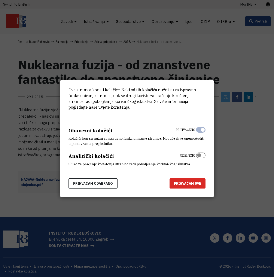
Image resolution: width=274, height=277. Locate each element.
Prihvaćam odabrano (93, 183)
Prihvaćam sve (187, 183)
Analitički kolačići (91, 156)
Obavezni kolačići (90, 130)
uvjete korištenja (113, 107)
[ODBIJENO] (201, 159)
